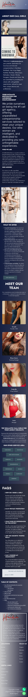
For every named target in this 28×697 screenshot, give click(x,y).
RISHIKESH (20, 449)
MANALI (20, 469)
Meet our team (7, 593)
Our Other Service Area (9, 598)
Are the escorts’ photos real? (14, 607)
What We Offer (7, 591)
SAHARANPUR (14, 464)
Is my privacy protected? (13, 603)
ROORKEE (19, 459)
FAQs (5, 600)
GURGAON (19, 473)
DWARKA (14, 478)
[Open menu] (26, 5)
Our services (10, 277)
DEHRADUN (9, 469)
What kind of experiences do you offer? (16, 605)
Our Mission (10, 590)
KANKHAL (8, 459)
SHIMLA (8, 473)
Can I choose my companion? (14, 608)
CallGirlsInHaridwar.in (17, 61)
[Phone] (24, 689)
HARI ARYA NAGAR (14, 454)
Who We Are (10, 588)
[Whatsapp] (24, 693)
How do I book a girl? (12, 602)
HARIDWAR (8, 449)
